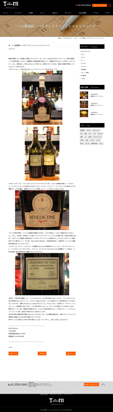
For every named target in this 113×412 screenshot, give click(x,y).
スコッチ (98, 140)
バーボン (92, 140)
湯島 (86, 133)
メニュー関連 (85, 72)
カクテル (83, 63)
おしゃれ (88, 143)
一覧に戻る (42, 353)
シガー (83, 54)
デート (83, 60)
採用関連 (83, 75)
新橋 (81, 137)
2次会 (87, 140)
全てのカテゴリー (86, 51)
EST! (81, 133)
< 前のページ (13, 353)
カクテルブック (96, 130)
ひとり (83, 57)
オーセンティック (98, 137)
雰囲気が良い (95, 143)
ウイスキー (84, 66)
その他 (10, 347)
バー (86, 137)
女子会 (82, 140)
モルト (101, 143)
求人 (95, 133)
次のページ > (70, 353)
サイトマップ (69, 394)
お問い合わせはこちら (99, 5)
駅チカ (82, 143)
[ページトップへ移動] (103, 384)
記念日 (90, 137)
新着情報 (83, 69)
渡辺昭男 (82, 130)
